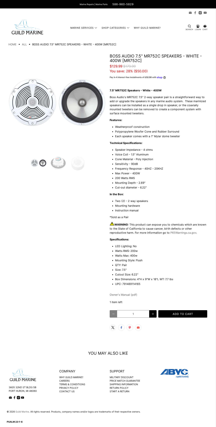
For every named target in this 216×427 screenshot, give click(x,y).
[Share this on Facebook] (121, 327)
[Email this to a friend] (138, 327)
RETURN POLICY (119, 387)
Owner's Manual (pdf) (123, 294)
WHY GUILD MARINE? (71, 377)
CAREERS (64, 380)
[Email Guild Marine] (190, 12)
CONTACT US (67, 391)
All (24, 44)
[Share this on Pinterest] (130, 327)
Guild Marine (22, 411)
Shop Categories (114, 27)
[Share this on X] (113, 327)
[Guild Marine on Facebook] (195, 12)
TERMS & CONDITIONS (72, 384)
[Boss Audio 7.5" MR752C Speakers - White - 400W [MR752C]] (57, 103)
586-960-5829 (123, 4)
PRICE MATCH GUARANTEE (125, 380)
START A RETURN (119, 391)
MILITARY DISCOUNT (121, 377)
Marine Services (82, 27)
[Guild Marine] (27, 28)
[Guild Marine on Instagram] (200, 12)
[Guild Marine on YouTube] (205, 12)
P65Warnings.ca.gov (183, 232)
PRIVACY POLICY (68, 387)
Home (12, 44)
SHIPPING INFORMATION (124, 384)
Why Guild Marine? (147, 27)
